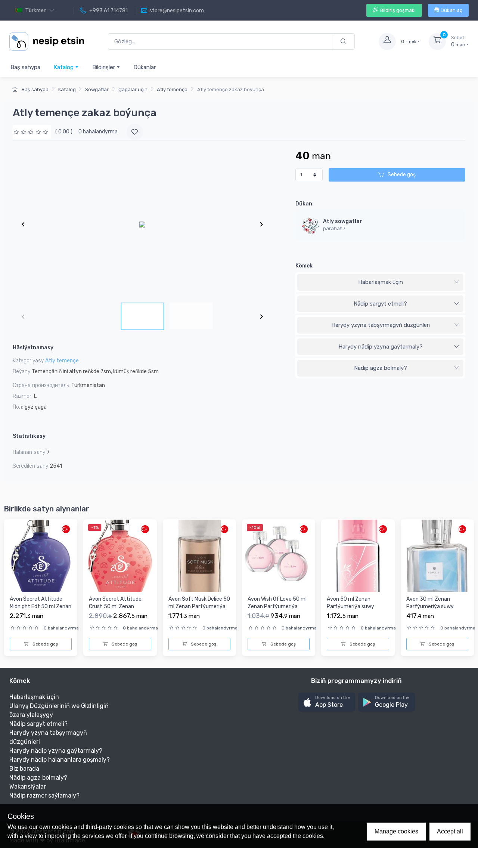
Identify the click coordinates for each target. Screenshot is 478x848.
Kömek (304, 266)
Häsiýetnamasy (33, 347)
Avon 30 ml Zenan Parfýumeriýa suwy (430, 603)
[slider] (32, 131)
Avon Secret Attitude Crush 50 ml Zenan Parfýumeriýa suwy (115, 606)
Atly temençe (172, 89)
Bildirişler (104, 67)
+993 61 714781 (108, 10)
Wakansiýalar (27, 786)
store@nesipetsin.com (176, 10)
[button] (326, 702)
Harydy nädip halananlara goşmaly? (59, 759)
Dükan (303, 204)
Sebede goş (401, 174)
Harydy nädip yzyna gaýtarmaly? (380, 346)
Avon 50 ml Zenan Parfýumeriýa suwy (350, 603)
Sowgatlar (97, 89)
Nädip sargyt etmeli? (380, 303)
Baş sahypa (25, 67)
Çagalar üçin (133, 89)
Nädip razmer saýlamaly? (44, 795)
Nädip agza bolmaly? (380, 368)
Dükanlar (144, 67)
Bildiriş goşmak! (397, 10)
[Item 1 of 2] (142, 224)
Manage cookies (396, 831)
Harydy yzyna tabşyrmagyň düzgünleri (380, 325)
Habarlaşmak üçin (380, 282)
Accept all (450, 831)
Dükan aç (451, 10)
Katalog (64, 67)
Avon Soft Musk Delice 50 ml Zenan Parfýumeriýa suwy (199, 606)
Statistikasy (29, 436)
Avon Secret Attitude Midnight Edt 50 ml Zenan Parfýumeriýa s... (40, 606)
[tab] (380, 282)
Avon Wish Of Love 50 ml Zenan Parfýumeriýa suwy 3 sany (277, 606)
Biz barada (24, 768)
